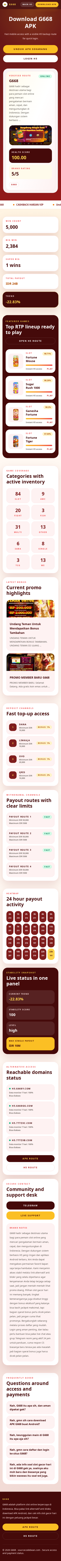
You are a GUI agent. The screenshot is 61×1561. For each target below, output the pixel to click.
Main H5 (27, 4)
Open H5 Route (30, 340)
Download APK (47, 4)
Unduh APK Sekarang (30, 49)
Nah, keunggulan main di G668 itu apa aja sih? (29, 1437)
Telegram (30, 1205)
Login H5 (30, 58)
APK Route (30, 1158)
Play (50, 369)
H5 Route (30, 1167)
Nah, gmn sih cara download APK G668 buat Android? (28, 1422)
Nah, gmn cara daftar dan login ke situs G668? (29, 1451)
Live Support (30, 1215)
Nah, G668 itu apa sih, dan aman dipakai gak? (30, 1407)
